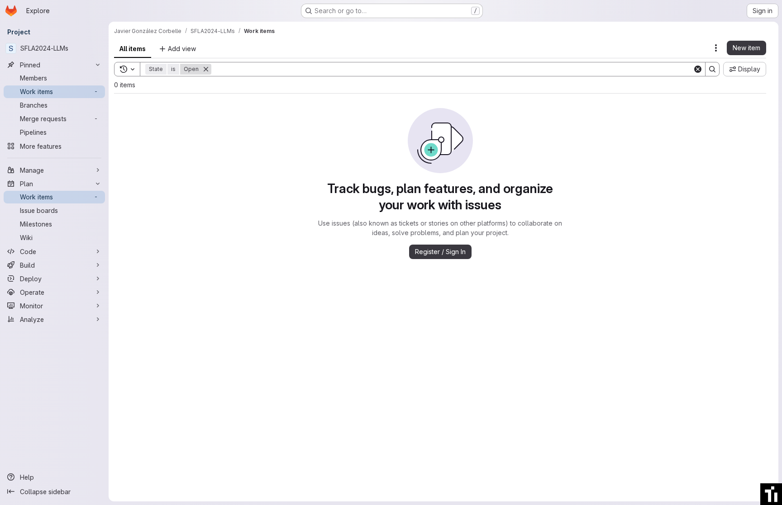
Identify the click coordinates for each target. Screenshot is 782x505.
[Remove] (205, 69)
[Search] (712, 69)
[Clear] (697, 69)
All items (132, 48)
